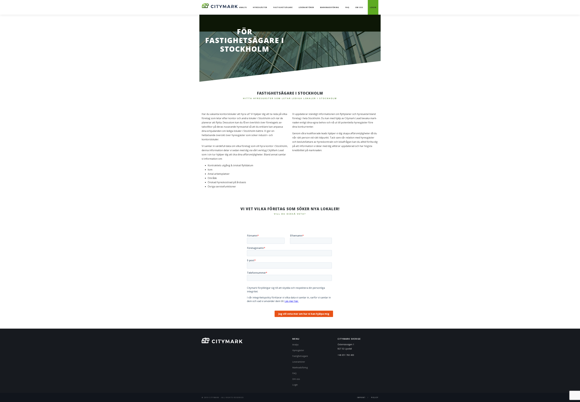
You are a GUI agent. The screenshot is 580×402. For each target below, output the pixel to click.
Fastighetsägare (283, 7)
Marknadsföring (329, 7)
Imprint (361, 397)
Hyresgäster (260, 7)
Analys (243, 7)
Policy (374, 397)
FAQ (347, 7)
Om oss (359, 7)
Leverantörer (306, 7)
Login (373, 7)
